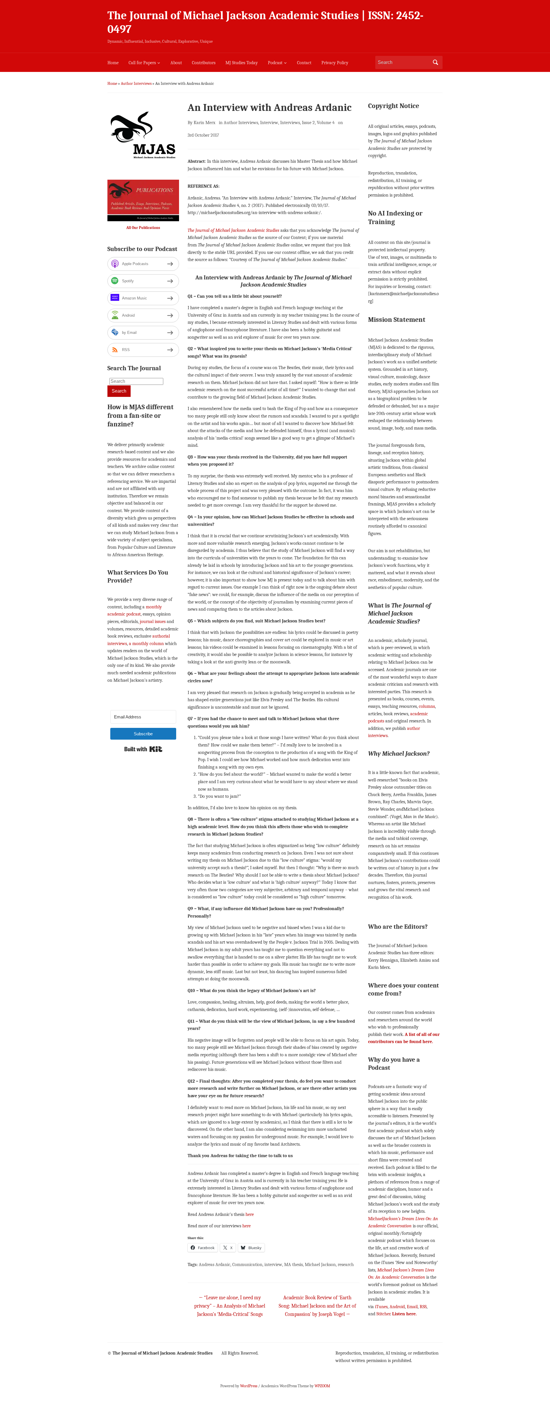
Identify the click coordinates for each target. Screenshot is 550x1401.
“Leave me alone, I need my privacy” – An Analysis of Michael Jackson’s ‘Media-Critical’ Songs (229, 1306)
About (176, 62)
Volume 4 (326, 122)
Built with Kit (143, 749)
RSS (423, 1306)
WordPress (248, 1386)
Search (435, 62)
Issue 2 (308, 122)
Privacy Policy (334, 62)
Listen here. (404, 1313)
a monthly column (146, 643)
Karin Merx (204, 122)
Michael (375, 1218)
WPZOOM (322, 1386)
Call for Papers (142, 62)
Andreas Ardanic (214, 1264)
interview (273, 1264)
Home (113, 62)
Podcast (275, 62)
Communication (247, 1264)
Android (397, 1306)
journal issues (153, 621)
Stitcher (383, 1313)
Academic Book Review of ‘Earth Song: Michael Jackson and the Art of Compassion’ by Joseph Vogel (317, 1306)
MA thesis (293, 1264)
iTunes (381, 1306)
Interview (269, 122)
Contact (304, 62)
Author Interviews (136, 83)
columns (427, 706)
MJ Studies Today (241, 62)
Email (412, 1306)
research (346, 1264)
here (249, 1214)
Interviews (290, 122)
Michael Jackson (320, 1264)
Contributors (203, 62)
